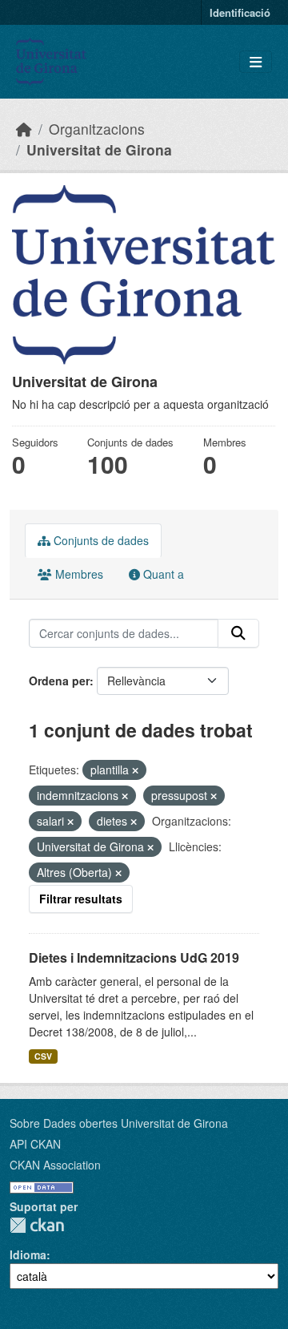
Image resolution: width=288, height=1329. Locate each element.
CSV (43, 1056)
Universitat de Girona (99, 149)
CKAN (37, 1225)
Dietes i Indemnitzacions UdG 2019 (134, 957)
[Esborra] (135, 770)
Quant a (162, 574)
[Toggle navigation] (255, 62)
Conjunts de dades (99, 540)
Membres (77, 574)
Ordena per (59, 681)
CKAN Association (55, 1165)
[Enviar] (238, 633)
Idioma (28, 1254)
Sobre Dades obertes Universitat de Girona (119, 1123)
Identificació (240, 12)
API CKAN (35, 1144)
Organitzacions (97, 129)
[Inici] (24, 129)
